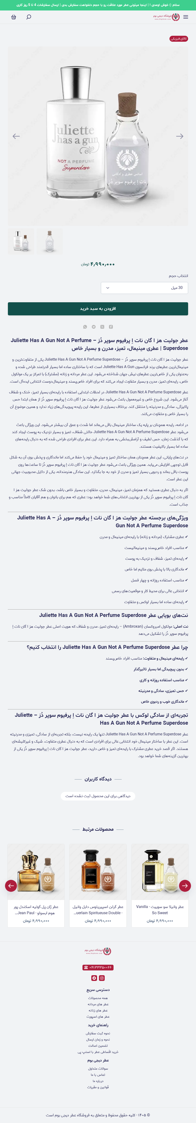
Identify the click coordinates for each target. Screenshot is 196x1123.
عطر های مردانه (98, 1004)
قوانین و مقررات (98, 1087)
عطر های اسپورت (98, 1017)
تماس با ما (98, 1075)
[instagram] (102, 978)
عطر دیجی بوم (98, 1060)
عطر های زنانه (98, 1010)
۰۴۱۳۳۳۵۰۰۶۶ (100, 967)
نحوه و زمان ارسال (98, 1039)
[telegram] (94, 327)
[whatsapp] (85, 327)
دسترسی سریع (98, 990)
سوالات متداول (98, 1069)
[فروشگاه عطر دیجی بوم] (166, 17)
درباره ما (98, 1081)
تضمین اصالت (98, 1046)
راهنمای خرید (98, 1025)
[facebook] (111, 327)
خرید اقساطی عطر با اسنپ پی (98, 1052)
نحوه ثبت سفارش (98, 1033)
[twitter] (102, 327)
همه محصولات (98, 998)
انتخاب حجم (178, 276)
